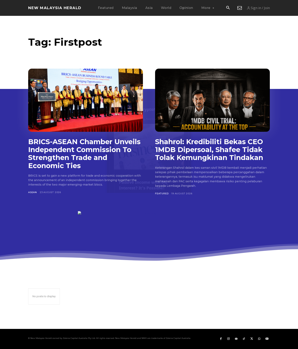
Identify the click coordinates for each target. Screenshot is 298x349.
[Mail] (236, 339)
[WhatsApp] (259, 339)
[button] (228, 8)
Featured (161, 193)
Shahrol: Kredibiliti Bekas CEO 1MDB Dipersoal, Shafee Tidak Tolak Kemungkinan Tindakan (209, 149)
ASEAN (32, 192)
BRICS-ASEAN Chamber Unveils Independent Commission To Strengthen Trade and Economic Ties (84, 153)
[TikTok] (244, 339)
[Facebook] (221, 339)
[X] (251, 339)
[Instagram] (228, 339)
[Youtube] (267, 339)
